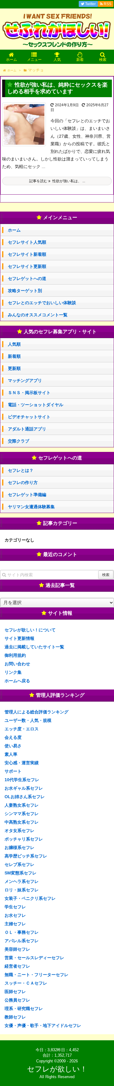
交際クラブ (18, 441)
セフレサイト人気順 (27, 242)
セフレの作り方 (23, 482)
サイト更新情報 (19, 638)
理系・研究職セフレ (24, 1008)
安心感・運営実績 (22, 762)
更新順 (14, 368)
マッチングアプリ (25, 380)
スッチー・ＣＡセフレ (26, 983)
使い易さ (13, 745)
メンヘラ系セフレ (22, 881)
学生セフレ (15, 906)
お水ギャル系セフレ (24, 788)
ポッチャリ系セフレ (24, 839)
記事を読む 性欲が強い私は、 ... (57, 181)
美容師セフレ (17, 949)
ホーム (14, 230)
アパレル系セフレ (22, 940)
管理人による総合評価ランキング (36, 711)
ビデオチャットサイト (29, 417)
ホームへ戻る (17, 680)
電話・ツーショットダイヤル (35, 405)
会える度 (13, 737)
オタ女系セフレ (19, 830)
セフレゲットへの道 (27, 278)
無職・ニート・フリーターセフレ (36, 974)
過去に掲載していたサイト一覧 (34, 646)
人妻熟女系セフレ (22, 805)
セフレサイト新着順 (27, 254)
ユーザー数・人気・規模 (28, 720)
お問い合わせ (17, 663)
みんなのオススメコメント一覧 (37, 315)
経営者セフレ (17, 966)
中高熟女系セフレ (22, 822)
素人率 (11, 754)
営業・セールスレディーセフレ (34, 957)
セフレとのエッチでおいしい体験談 (42, 303)
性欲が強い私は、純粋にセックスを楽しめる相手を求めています (57, 88)
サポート (13, 771)
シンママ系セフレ (22, 813)
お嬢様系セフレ (19, 847)
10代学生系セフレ (22, 779)
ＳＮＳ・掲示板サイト (29, 392)
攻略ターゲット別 (25, 290)
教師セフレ (15, 1017)
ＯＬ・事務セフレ (22, 932)
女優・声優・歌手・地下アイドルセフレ (43, 1025)
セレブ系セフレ (19, 864)
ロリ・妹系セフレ (22, 889)
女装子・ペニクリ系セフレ (30, 898)
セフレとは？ (20, 470)
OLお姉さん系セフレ (25, 796)
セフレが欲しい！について (30, 629)
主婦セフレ (15, 923)
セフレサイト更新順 (27, 266)
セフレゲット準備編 (27, 494)
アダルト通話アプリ (27, 429)
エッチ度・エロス (22, 728)
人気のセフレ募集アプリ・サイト (60, 331)
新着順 (14, 356)
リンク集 (13, 672)
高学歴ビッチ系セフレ (26, 856)
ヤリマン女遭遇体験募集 (31, 507)
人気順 (14, 344)
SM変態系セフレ (20, 872)
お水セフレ (15, 915)
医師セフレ (15, 991)
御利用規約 (15, 655)
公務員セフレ (17, 1000)
